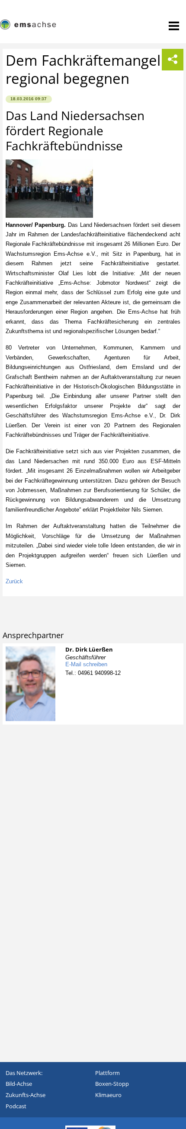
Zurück (14, 581)
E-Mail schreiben (86, 664)
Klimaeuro (108, 1095)
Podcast (16, 1106)
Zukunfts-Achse (25, 1095)
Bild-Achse (19, 1084)
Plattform (107, 1073)
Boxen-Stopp (112, 1084)
